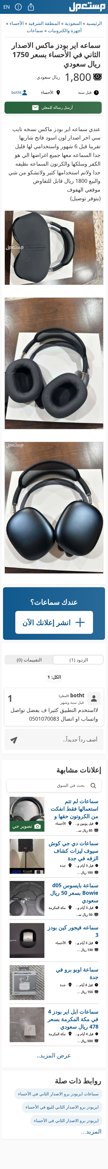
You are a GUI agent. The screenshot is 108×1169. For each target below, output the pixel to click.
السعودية (73, 23)
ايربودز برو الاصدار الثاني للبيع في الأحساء (62, 1107)
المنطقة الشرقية (44, 23)
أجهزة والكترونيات (65, 30)
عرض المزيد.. (54, 1055)
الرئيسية (94, 23)
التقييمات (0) (29, 660)
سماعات (35, 30)
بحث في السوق (71, 785)
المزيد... (91, 1131)
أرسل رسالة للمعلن (57, 107)
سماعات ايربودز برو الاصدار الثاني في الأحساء (58, 1094)
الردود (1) (79, 660)
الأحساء (17, 23)
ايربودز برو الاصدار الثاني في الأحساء (66, 1120)
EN (6, 6)
